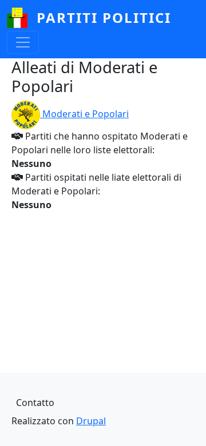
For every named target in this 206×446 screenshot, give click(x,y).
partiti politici (104, 17)
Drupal (91, 421)
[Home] (22, 17)
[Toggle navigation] (23, 42)
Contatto (35, 402)
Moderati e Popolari (85, 113)
